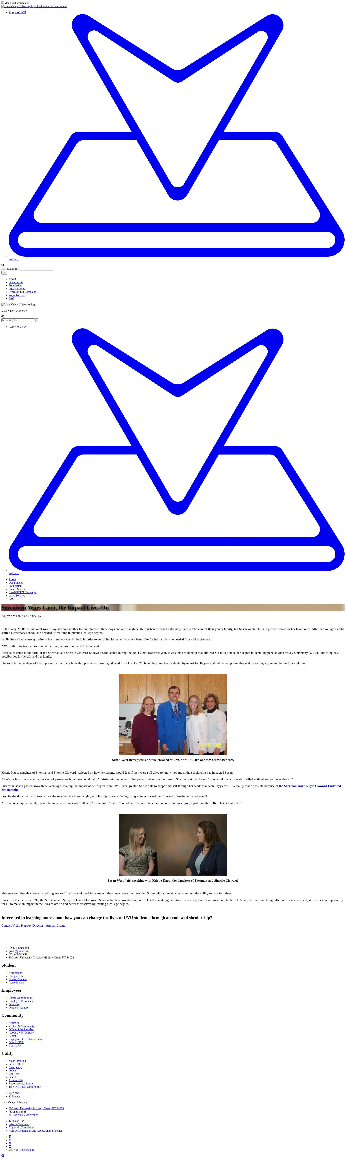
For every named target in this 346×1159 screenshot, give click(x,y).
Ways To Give (17, 295)
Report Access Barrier (21, 1083)
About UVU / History (21, 1032)
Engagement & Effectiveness (25, 1039)
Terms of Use (16, 1120)
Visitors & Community (21, 1026)
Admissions (15, 972)
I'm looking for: (10, 268)
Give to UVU (16, 1042)
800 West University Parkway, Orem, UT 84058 (36, 1108)
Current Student (18, 979)
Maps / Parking (17, 1060)
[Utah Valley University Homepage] (19, 6)
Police (12, 1070)
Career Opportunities (20, 997)
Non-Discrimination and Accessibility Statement (36, 1130)
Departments (16, 282)
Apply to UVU (17, 12)
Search (12, 1077)
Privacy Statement (19, 1124)
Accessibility (16, 1080)
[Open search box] (2, 265)
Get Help (14, 1073)
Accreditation (16, 982)
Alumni (13, 1035)
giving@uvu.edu (18, 951)
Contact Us (15, 1045)
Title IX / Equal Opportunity (25, 1086)
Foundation (15, 285)
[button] (173, 3)
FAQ (11, 298)
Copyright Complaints (21, 1127)
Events (16, 1096)
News (16, 1092)
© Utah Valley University (23, 1114)
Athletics (14, 1022)
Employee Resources (21, 1001)
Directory (14, 1004)
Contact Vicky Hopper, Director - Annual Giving (33, 925)
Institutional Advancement (52, 6)
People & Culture (18, 1007)
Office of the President (21, 1029)
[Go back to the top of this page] (3, 1155)
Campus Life (16, 976)
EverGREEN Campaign (22, 291)
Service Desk (16, 1064)
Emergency (15, 1067)
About (12, 278)
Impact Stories (17, 288)
